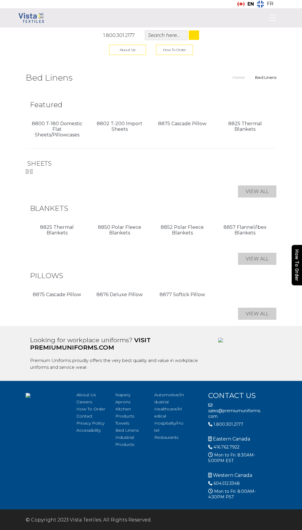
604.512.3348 (226, 483)
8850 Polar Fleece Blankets (119, 230)
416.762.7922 (225, 447)
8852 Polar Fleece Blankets (182, 230)
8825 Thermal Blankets (245, 126)
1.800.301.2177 (119, 35)
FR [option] (270, 3)
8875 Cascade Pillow (182, 123)
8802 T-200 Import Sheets (119, 126)
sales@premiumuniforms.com (234, 413)
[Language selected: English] (287, 525)
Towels (122, 423)
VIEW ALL (257, 191)
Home (239, 77)
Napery (122, 394)
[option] (265, 4)
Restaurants (166, 437)
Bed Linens (127, 430)
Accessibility (88, 430)
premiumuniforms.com (72, 347)
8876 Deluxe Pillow (119, 294)
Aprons (122, 402)
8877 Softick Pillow (182, 294)
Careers (84, 402)
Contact (84, 416)
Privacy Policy (90, 423)
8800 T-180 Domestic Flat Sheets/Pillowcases (57, 129)
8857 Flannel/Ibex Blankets (245, 230)
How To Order (174, 50)
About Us (127, 50)
